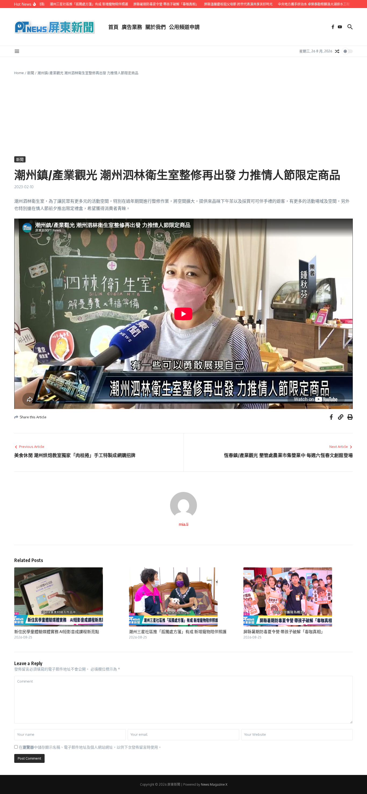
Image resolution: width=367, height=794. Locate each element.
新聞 (30, 73)
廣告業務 (132, 27)
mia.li (183, 524)
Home (19, 73)
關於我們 (155, 27)
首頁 (113, 27)
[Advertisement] (183, 116)
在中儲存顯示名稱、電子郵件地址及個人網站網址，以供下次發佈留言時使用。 (90, 747)
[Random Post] (337, 51)
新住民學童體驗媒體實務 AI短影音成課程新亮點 (56, 631)
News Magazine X (214, 784)
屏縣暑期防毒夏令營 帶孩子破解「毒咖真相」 (284, 631)
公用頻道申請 (184, 27)
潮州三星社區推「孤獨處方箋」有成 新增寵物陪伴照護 (177, 631)
